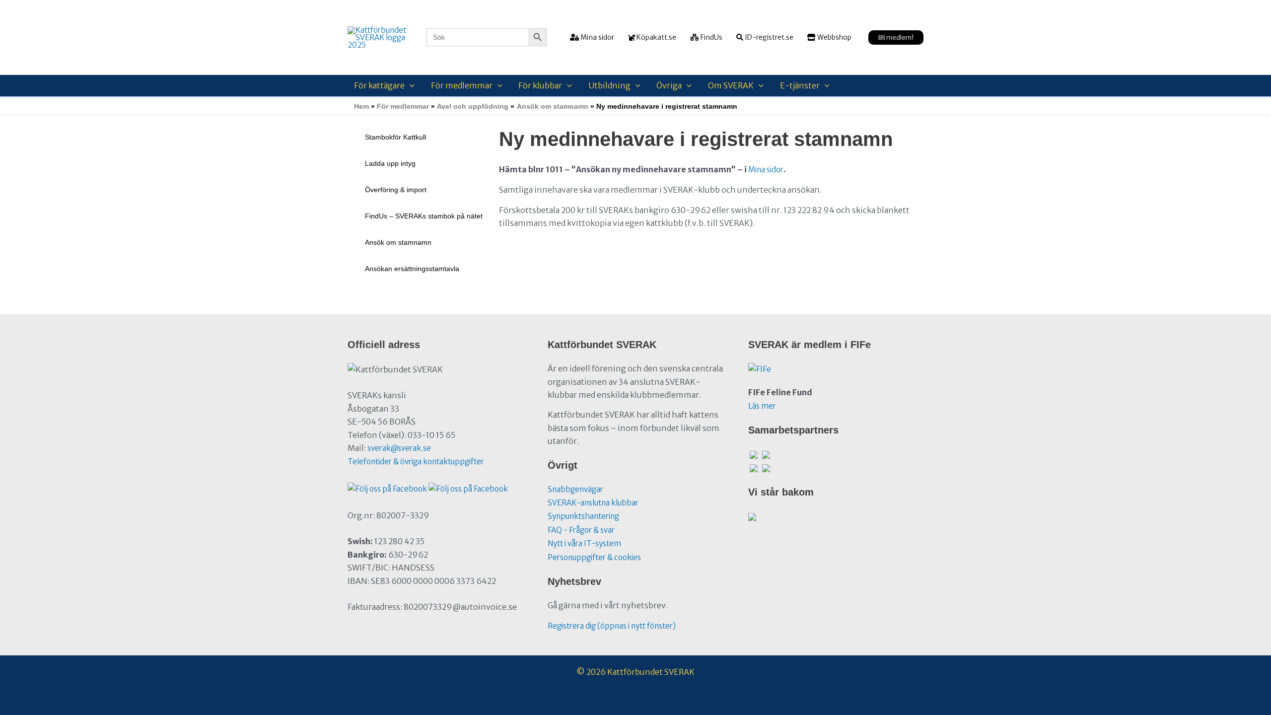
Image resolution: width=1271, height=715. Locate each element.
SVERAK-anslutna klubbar (593, 502)
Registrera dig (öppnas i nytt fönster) (612, 626)
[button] (895, 37)
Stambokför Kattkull (395, 137)
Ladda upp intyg (390, 163)
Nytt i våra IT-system (584, 543)
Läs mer (762, 406)
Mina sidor (765, 169)
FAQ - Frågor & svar (581, 530)
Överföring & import (395, 190)
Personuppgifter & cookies (594, 557)
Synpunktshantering (583, 516)
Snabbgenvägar (575, 489)
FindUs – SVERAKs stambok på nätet (424, 216)
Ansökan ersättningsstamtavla (412, 269)
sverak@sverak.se (399, 448)
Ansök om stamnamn (398, 242)
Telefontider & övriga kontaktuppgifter (416, 461)
